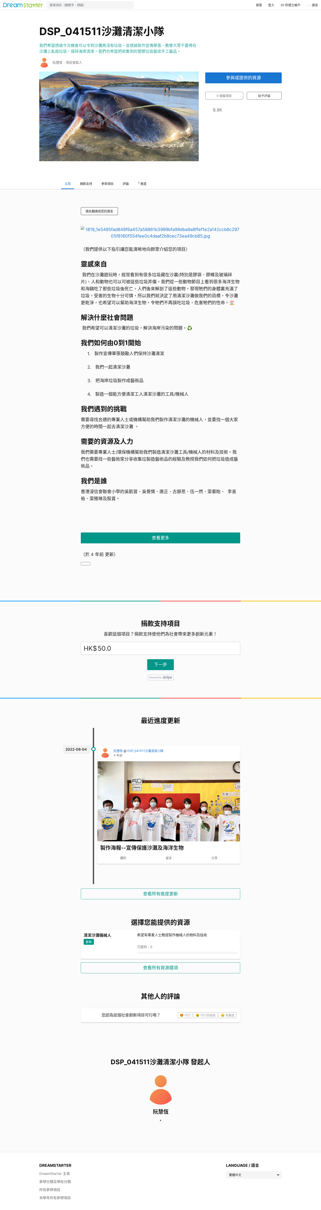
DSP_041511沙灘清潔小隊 (145, 751)
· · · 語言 (312, 5)
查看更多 (160, 538)
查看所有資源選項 (160, 967)
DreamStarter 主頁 (54, 1173)
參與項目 (107, 183)
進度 (142, 183)
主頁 (68, 183)
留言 (169, 858)
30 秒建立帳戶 (290, 5)
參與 (89, 942)
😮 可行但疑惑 (206, 1015)
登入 (271, 5)
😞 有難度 (228, 1015)
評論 (126, 183)
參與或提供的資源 (243, 77)
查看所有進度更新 (160, 894)
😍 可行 (185, 1015)
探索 (259, 5)
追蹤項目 (224, 96)
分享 (214, 858)
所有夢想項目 (49, 1190)
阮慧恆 (119, 751)
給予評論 (264, 96)
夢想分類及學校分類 (55, 1181)
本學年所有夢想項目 (55, 1198)
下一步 (160, 664)
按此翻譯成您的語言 (99, 211)
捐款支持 (86, 183)
